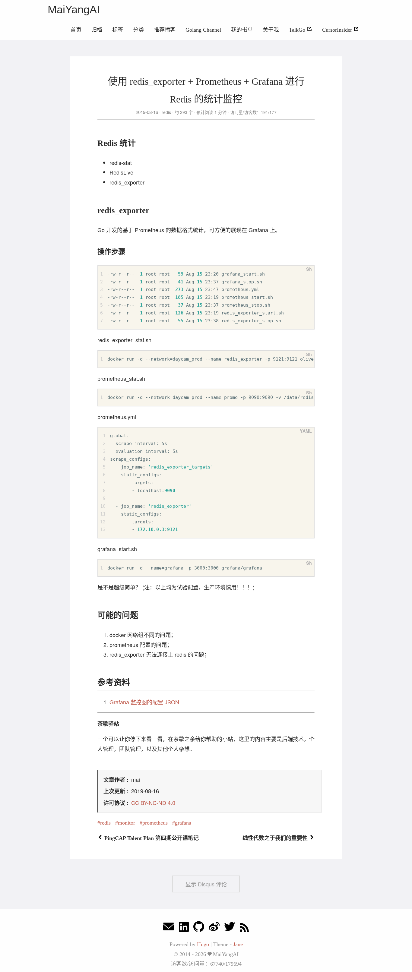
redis (166, 112)
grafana (183, 823)
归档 (96, 30)
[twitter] (229, 928)
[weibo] (214, 928)
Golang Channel (203, 30)
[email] (168, 928)
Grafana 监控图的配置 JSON (144, 702)
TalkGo (298, 30)
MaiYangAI (74, 9)
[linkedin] (184, 928)
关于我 (271, 30)
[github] (198, 928)
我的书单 (242, 30)
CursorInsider (337, 30)
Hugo (203, 944)
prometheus (155, 823)
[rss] (244, 928)
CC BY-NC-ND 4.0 (153, 802)
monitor (126, 823)
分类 (138, 30)
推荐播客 (165, 30)
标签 (117, 30)
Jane (238, 944)
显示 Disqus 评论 (206, 884)
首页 (76, 30)
